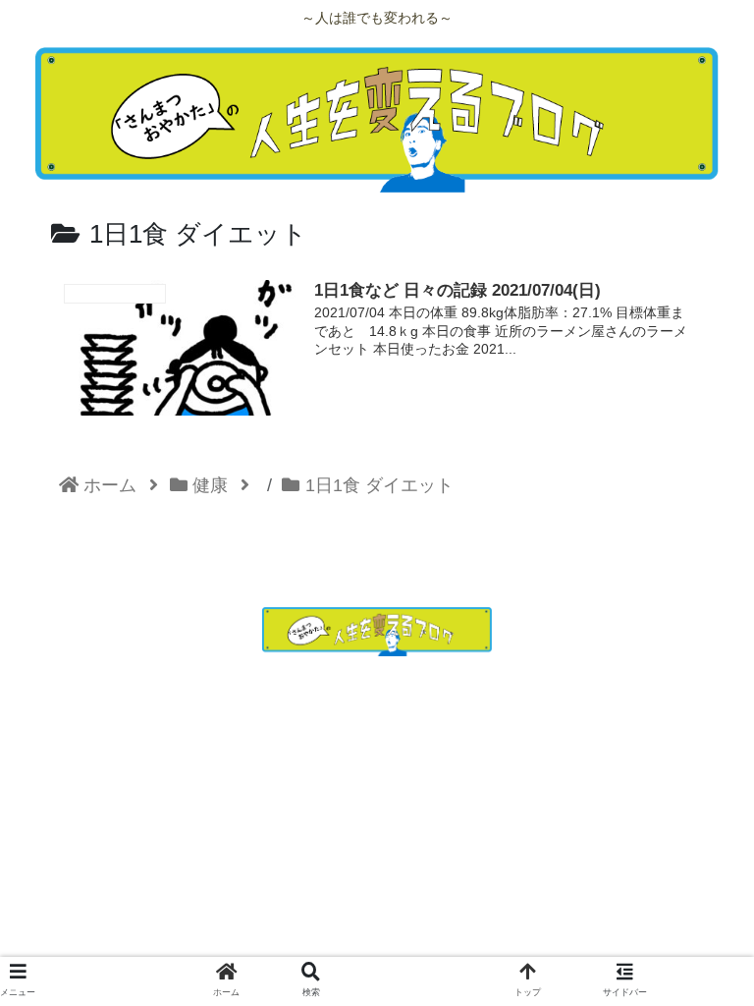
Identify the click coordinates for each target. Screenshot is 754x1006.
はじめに (160, 676)
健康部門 (377, 676)
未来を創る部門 (377, 700)
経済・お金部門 (594, 676)
